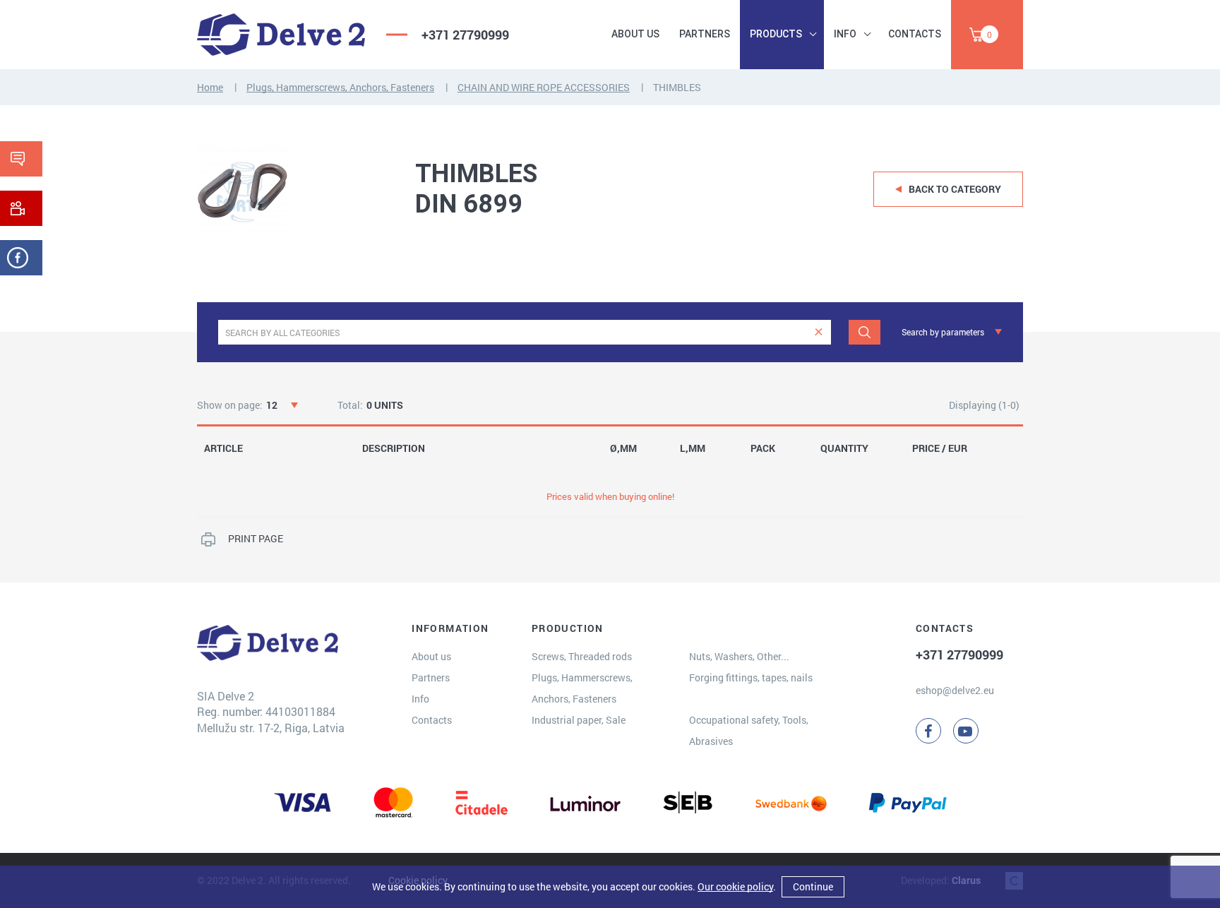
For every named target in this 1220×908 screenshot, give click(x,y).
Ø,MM (623, 448)
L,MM (692, 448)
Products (776, 34)
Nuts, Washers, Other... (739, 656)
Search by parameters (943, 331)
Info (845, 34)
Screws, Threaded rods (582, 656)
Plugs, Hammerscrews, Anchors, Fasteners (340, 87)
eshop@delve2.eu (955, 690)
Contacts (914, 34)
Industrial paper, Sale (579, 720)
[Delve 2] (281, 34)
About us (635, 34)
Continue (813, 886)
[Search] (864, 332)
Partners (704, 34)
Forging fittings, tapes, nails (751, 677)
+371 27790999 (465, 34)
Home (210, 87)
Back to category (955, 189)
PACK (762, 448)
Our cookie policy (735, 886)
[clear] (818, 332)
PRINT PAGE (255, 538)
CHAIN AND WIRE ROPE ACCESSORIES (544, 87)
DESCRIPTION (393, 448)
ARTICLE (223, 448)
